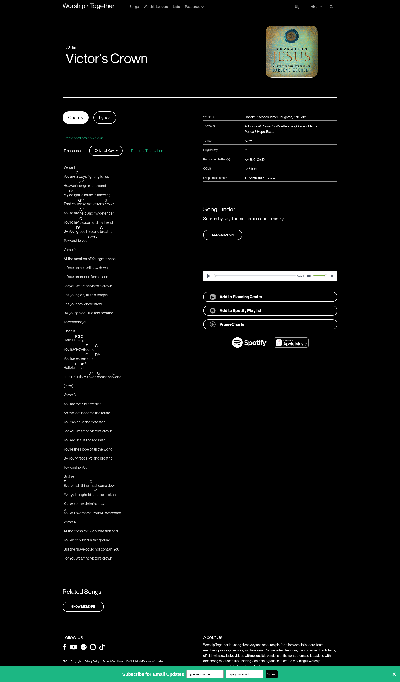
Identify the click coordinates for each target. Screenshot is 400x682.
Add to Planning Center (241, 296)
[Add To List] (74, 47)
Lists (176, 7)
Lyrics (105, 117)
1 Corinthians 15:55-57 (260, 178)
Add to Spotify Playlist (240, 310)
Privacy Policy (92, 661)
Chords (75, 117)
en (317, 7)
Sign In (299, 7)
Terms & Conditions (112, 661)
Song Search (223, 235)
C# (259, 160)
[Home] (88, 6)
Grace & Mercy (306, 126)
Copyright (76, 661)
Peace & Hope (255, 132)
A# (247, 160)
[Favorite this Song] (68, 47)
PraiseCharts (232, 324)
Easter (271, 132)
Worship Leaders (156, 7)
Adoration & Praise (258, 126)
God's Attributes (283, 126)
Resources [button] (192, 7)
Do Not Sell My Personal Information (145, 661)
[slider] (254, 276)
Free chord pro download (83, 138)
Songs (134, 7)
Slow (248, 141)
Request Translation (147, 151)
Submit (271, 674)
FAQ (64, 661)
